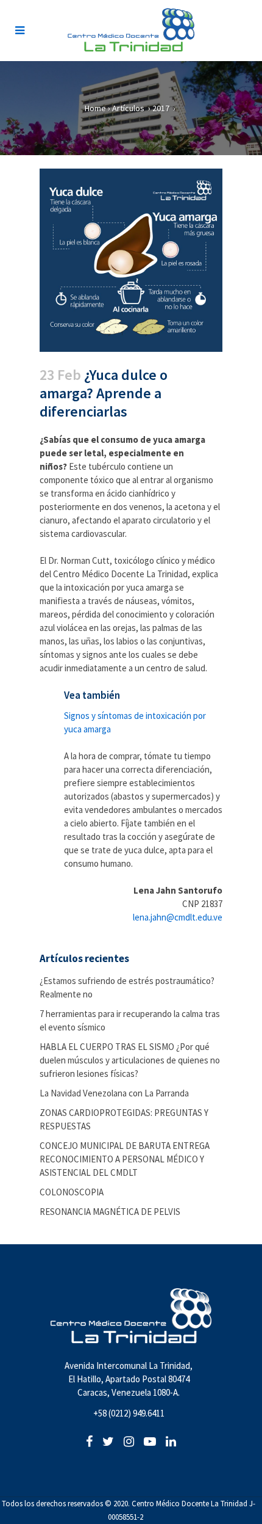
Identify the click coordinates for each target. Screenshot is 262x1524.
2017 (160, 108)
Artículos (128, 108)
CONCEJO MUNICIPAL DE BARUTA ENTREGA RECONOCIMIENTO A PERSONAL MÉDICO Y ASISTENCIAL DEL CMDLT (125, 1159)
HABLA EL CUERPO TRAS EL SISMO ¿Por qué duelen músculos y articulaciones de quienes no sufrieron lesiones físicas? (130, 1060)
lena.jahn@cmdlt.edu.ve (177, 917)
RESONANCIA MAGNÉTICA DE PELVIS (110, 1211)
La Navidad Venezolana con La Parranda (114, 1093)
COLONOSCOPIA (72, 1192)
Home (95, 108)
